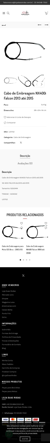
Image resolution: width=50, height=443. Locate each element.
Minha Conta (7, 360)
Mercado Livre (7, 295)
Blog (4, 348)
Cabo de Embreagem (22, 137)
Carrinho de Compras (11, 368)
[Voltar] (4, 25)
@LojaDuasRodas (9, 375)
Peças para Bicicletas (11, 388)
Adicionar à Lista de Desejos (19, 117)
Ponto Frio (6, 313)
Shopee (5, 298)
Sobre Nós (6, 330)
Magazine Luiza (8, 302)
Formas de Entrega (10, 333)
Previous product (40, 25)
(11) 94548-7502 (40, 2)
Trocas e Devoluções (10, 341)
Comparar (11, 123)
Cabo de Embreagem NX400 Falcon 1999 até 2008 (35, 249)
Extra (4, 317)
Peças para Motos (9, 391)
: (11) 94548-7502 (15, 413)
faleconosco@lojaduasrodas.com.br (17, 2)
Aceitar (25, 439)
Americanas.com (9, 306)
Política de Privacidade (11, 337)
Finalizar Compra (9, 372)
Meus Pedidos (7, 364)
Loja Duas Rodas (9, 291)
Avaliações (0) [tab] (25, 163)
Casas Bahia (7, 310)
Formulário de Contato (11, 344)
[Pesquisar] (8, 13)
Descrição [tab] (25, 155)
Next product (46, 25)
